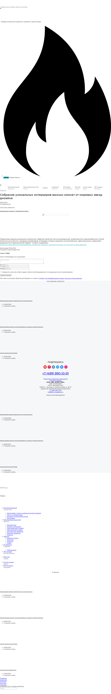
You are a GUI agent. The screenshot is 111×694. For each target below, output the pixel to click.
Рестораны (11, 518)
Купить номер (8, 562)
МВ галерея (7, 552)
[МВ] (5, 5)
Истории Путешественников (17, 516)
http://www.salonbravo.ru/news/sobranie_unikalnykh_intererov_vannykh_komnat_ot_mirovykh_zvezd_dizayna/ (43, 245)
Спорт (9, 543)
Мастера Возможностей (12, 520)
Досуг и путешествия (15, 515)
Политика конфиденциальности (55, 379)
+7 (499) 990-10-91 (55, 373)
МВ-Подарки (8, 566)
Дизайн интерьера (14, 527)
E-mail (2, 267)
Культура (10, 540)
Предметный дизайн (15, 530)
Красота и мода (12, 538)
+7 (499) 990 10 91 (55, 390)
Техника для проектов (15, 531)
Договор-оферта (56, 380)
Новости (3, 190)
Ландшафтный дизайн (15, 528)
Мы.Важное (7, 545)
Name (2, 265)
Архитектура (11, 525)
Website (3, 269)
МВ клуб (6, 557)
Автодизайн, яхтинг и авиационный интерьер (24, 513)
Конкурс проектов (13, 533)
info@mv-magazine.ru (55, 392)
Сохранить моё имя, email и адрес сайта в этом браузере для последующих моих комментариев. (37, 272)
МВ (6, 487)
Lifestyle (45, 188)
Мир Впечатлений (10, 508)
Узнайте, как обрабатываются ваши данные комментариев (60, 278)
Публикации (11, 550)
